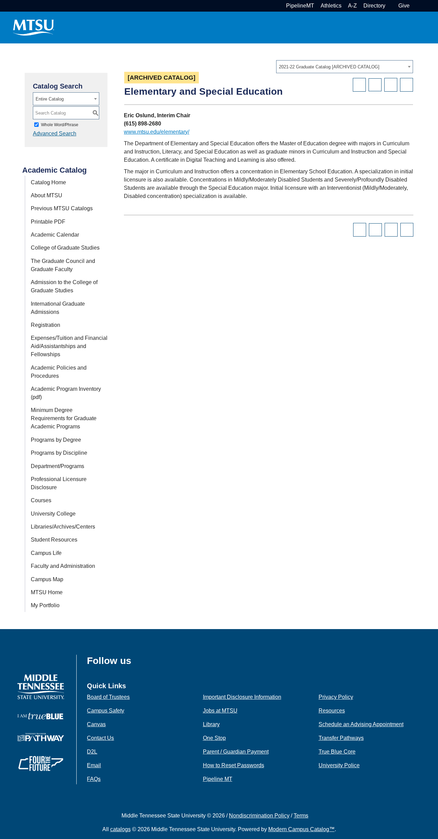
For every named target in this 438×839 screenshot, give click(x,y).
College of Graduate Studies (65, 248)
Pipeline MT (217, 779)
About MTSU (46, 195)
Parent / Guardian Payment (236, 752)
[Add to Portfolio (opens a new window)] (359, 85)
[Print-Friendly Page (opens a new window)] (390, 85)
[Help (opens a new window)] (406, 85)
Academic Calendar (55, 235)
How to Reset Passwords (233, 765)
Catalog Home (48, 182)
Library (211, 724)
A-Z (352, 6)
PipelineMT (300, 6)
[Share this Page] (375, 84)
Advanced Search (54, 133)
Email (94, 765)
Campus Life (46, 553)
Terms (301, 815)
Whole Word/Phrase (59, 124)
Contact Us (100, 738)
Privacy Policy (336, 697)
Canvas (96, 724)
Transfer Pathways (341, 738)
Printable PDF (48, 222)
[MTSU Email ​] (391, 6)
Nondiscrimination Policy (259, 815)
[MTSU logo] (40, 686)
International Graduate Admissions (58, 308)
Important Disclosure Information (242, 697)
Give (404, 6)
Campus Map (47, 579)
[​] (136, 663)
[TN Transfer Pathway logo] (40, 737)
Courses (41, 500)
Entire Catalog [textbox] (50, 99)
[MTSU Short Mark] (33, 27)
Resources (332, 711)
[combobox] (344, 66)
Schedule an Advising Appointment (361, 724)
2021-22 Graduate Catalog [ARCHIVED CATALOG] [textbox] (329, 66)
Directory (374, 6)
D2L (92, 752)
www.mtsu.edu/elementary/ (156, 132)
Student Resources (54, 540)
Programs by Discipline (59, 453)
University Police (339, 765)
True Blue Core (337, 752)
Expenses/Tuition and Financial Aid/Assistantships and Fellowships (69, 346)
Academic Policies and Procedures (59, 372)
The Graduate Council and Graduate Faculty (63, 265)
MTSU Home (47, 592)
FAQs (94, 779)
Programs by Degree (56, 440)
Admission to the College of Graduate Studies (64, 286)
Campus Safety (105, 711)
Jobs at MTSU (220, 711)
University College (53, 514)
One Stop (214, 738)
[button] (415, 6)
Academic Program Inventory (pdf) (66, 393)
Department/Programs (57, 466)
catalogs (120, 829)
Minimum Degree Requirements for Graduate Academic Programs (63, 418)
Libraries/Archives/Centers (63, 527)
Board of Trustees (108, 697)
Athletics (331, 6)
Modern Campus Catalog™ (301, 829)
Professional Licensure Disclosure (59, 483)
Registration (45, 325)
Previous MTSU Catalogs (62, 208)
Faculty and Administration (63, 566)
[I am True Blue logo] (40, 716)
